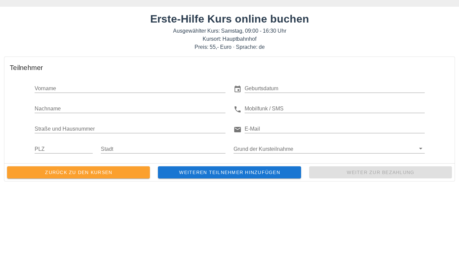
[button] (335, 88)
